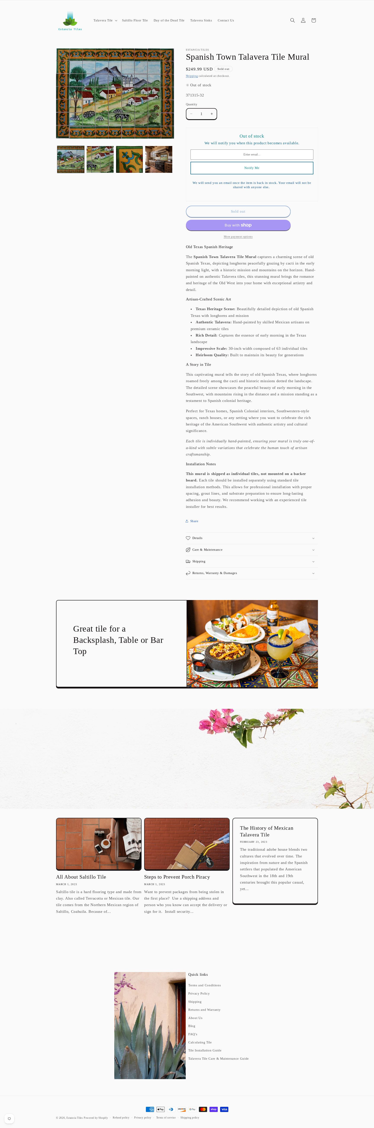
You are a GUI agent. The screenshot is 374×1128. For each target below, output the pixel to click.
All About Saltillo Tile (81, 877)
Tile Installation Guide (204, 1050)
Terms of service (166, 1117)
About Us (195, 1018)
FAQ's (192, 1034)
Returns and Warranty (204, 1009)
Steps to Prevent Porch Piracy (177, 877)
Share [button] (194, 521)
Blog (191, 1026)
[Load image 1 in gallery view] (70, 159)
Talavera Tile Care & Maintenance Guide (218, 1058)
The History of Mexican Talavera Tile (266, 831)
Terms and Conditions (204, 985)
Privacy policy (142, 1117)
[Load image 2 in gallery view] (100, 159)
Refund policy (121, 1117)
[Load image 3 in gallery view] (129, 159)
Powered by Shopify (96, 1117)
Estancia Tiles (74, 1117)
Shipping (192, 75)
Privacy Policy (199, 993)
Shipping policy (190, 1117)
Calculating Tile (200, 1042)
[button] (105, 20)
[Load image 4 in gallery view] (158, 159)
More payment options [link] (238, 236)
